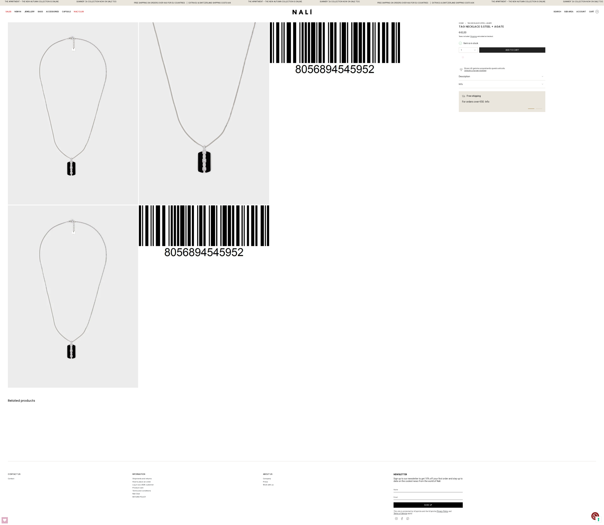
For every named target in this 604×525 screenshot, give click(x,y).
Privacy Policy (442, 511)
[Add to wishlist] (463, 57)
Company (267, 479)
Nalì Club (136, 494)
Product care (137, 488)
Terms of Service (400, 513)
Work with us (268, 485)
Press (265, 482)
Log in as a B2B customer (143, 485)
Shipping (473, 36)
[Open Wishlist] (5, 520)
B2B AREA (568, 11)
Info (461, 84)
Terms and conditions (141, 491)
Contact (11, 479)
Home (461, 23)
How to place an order (141, 482)
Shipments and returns (142, 479)
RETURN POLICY (139, 497)
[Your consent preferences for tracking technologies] (598, 519)
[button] (8, 11)
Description (464, 76)
